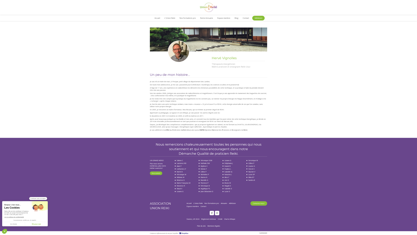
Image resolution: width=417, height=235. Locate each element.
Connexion (263, 233)
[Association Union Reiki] (208, 11)
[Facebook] (212, 213)
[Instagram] (217, 213)
